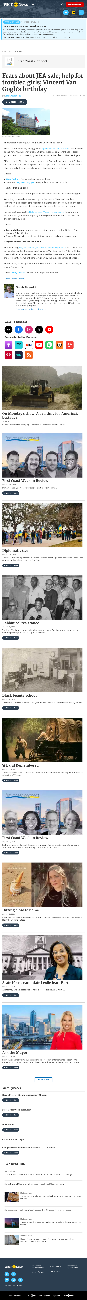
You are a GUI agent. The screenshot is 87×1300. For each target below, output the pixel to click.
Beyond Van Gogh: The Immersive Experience (42, 247)
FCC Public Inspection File (38, 1267)
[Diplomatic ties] (42, 525)
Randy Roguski (13, 96)
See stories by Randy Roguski (31, 309)
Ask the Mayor (14, 1052)
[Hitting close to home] (42, 885)
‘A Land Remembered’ (20, 765)
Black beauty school (19, 695)
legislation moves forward (54, 148)
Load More (43, 1079)
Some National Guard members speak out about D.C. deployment (34, 1184)
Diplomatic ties (15, 550)
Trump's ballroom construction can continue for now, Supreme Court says (38, 1175)
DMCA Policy (55, 1271)
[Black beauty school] (42, 670)
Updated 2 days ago (30, 22)
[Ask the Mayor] (42, 1027)
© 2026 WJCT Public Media (14, 1285)
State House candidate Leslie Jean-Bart (35, 983)
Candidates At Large (13, 1139)
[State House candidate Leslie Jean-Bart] (42, 957)
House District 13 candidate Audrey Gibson (24, 1095)
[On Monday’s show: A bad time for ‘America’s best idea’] (42, 388)
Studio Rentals (38, 1272)
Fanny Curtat (18, 273)
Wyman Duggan (26, 182)
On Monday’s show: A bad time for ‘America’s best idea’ (40, 415)
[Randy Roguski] (9, 291)
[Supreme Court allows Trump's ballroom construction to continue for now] (12, 1197)
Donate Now (75, 4)
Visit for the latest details (36, 37)
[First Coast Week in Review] (42, 455)
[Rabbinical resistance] (42, 597)
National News (10, 1171)
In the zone (8, 1124)
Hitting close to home (20, 910)
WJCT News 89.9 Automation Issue (24, 26)
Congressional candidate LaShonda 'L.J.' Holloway (28, 1147)
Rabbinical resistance (20, 623)
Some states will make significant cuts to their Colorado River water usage (38, 1210)
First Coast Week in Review (25, 480)
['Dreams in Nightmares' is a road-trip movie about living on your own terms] (12, 1223)
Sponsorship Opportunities (72, 1267)
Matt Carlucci (13, 179)
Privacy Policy (55, 1266)
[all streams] (81, 12)
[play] (66, 12)
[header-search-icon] (62, 5)
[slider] (70, 12)
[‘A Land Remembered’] (42, 740)
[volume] (73, 12)
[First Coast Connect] (9, 61)
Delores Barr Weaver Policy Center (46, 212)
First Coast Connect (12, 51)
